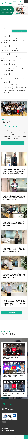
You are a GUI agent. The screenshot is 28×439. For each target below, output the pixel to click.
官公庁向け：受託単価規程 (8, 430)
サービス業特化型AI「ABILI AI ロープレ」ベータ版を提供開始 (13, 42)
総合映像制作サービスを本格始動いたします (12, 79)
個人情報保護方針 (6, 428)
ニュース (5, 82)
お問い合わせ (20, 2)
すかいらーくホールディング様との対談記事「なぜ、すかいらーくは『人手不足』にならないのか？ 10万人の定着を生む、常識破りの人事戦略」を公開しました (14, 90)
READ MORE (12, 143)
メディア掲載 (5, 54)
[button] (26, 1)
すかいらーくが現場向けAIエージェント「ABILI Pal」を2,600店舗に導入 (14, 70)
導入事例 (14, 64)
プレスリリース (5, 36)
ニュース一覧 (19, 31)
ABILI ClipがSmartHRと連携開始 (9, 51)
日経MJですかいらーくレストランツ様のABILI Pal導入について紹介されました (14, 60)
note (3, 426)
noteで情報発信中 (11, 312)
